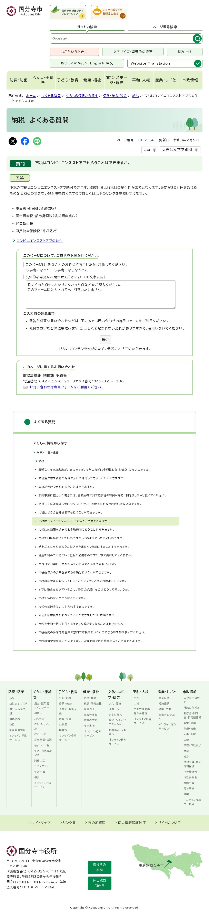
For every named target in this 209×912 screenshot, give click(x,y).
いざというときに (74, 51)
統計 (186, 756)
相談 (37, 777)
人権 (136, 703)
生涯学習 (39, 772)
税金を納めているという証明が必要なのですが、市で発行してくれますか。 (86, 555)
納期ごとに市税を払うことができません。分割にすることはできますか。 (84, 546)
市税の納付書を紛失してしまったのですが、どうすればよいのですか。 (83, 581)
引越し (38, 713)
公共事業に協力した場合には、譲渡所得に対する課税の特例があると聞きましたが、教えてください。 (102, 495)
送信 (105, 339)
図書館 (63, 730)
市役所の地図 (99, 867)
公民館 (63, 724)
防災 (12, 698)
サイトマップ (41, 822)
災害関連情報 (17, 730)
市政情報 (190, 80)
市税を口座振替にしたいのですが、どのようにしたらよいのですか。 (81, 538)
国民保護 (14, 719)
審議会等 (189, 783)
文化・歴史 (115, 703)
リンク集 (69, 822)
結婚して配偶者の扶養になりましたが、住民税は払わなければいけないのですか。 (90, 504)
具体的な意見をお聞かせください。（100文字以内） (66, 277)
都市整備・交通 (43, 739)
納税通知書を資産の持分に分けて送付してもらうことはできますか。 (82, 478)
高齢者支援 (91, 714)
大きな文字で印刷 (177, 149)
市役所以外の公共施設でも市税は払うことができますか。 (75, 572)
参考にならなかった (72, 270)
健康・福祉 (92, 80)
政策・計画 (190, 723)
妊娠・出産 (65, 698)
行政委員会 (190, 777)
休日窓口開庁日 (99, 883)
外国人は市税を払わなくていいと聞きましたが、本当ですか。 (77, 615)
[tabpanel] (126, 38)
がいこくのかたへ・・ (87, 63)
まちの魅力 (115, 714)
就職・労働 (165, 709)
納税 (135, 95)
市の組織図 (97, 822)
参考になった (39, 270)
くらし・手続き (43, 80)
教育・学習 (65, 719)
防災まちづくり (18, 703)
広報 (186, 740)
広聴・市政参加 (192, 745)
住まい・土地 (41, 745)
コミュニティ (41, 766)
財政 (186, 751)
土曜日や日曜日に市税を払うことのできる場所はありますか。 (78, 564)
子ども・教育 (68, 80)
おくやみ (39, 719)
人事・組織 (190, 734)
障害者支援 (91, 720)
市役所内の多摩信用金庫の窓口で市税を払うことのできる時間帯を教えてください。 (92, 632)
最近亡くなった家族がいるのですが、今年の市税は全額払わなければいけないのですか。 (95, 469)
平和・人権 (141, 80)
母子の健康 (66, 703)
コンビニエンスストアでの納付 (40, 240)
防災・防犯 (19, 80)
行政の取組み (192, 707)
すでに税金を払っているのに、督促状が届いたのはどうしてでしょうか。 (84, 589)
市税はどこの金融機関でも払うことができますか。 (71, 512)
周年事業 (189, 788)
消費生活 (39, 760)
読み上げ (185, 51)
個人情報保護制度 (132, 822)
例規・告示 (190, 728)
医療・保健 (90, 698)
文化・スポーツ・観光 (116, 80)
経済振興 (164, 703)
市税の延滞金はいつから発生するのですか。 (67, 606)
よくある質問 (51, 95)
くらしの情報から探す (82, 95)
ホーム (31, 95)
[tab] (87, 27)
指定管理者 (190, 772)
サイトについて (169, 822)
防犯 (12, 724)
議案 (186, 794)
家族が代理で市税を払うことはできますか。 (66, 487)
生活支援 (89, 725)
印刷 (147, 149)
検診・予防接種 (93, 703)
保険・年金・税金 (115, 95)
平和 (136, 698)
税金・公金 (40, 734)
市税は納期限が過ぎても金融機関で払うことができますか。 (77, 529)
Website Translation (150, 63)
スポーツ (114, 709)
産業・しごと (165, 80)
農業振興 (164, 698)
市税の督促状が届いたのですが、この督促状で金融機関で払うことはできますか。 (90, 641)
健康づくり (90, 709)
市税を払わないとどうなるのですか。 (62, 598)
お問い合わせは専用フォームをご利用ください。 (66, 387)
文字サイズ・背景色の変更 (133, 51)
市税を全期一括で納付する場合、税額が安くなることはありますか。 (81, 624)
